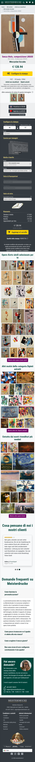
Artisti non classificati (20, 7)
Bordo (4, 131)
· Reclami (5, 727)
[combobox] (17, 133)
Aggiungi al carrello (18, 232)
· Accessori (21, 727)
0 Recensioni (21, 114)
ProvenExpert (13, 561)
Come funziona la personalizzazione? (11, 593)
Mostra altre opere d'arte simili (17, 360)
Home (3, 7)
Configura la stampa (19, 73)
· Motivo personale (23, 715)
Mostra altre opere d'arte (17, 516)
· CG (4, 720)
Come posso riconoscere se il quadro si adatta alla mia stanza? (17, 633)
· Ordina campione (23, 729)
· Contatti (5, 715)
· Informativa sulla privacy (9, 722)
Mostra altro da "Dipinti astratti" (17, 430)
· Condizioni (6, 718)
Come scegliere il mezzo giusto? (16, 641)
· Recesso (5, 724)
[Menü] (2, 2)
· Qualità (21, 720)
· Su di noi (5, 729)
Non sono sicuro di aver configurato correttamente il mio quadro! (17, 648)
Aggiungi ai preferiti (18, 111)
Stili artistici (10, 7)
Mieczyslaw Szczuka (9, 9)
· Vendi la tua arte (23, 718)
